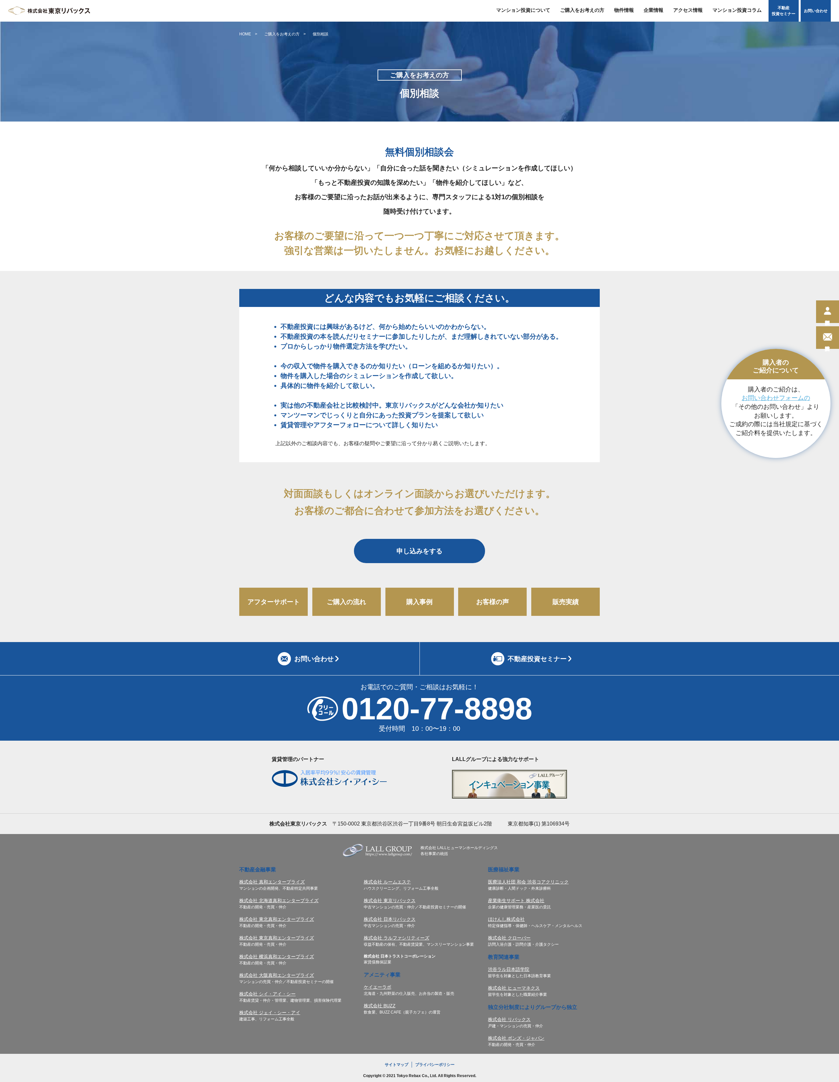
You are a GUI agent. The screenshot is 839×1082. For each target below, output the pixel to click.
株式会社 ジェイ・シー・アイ (269, 1012)
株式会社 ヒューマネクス (514, 988)
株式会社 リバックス (509, 1019)
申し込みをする (419, 551)
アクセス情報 (688, 10)
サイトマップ (396, 1064)
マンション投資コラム (737, 10)
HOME (245, 34)
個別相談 (320, 34)
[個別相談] (827, 311)
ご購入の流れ (346, 601)
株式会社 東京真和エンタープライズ (276, 937)
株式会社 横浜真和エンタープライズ (276, 956)
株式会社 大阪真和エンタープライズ (276, 975)
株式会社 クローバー (509, 937)
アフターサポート (273, 601)
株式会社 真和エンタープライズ (272, 881)
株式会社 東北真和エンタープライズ (276, 919)
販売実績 (566, 601)
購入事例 (419, 601)
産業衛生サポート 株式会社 (516, 900)
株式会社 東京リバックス (390, 900)
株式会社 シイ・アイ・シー (267, 994)
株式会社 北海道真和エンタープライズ (279, 900)
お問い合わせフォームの (776, 397)
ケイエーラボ (377, 987)
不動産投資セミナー (783, 11)
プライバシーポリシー (435, 1064)
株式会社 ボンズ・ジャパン (516, 1038)
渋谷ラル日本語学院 (508, 969)
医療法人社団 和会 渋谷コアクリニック (528, 881)
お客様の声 (492, 601)
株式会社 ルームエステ (387, 881)
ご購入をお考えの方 (282, 34)
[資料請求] (827, 337)
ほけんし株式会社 (506, 919)
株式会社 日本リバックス (390, 919)
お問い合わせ (816, 11)
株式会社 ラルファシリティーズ (396, 937)
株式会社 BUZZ (380, 1005)
